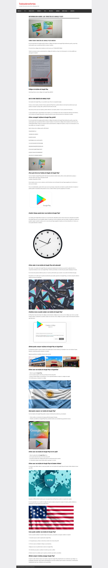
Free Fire (51, 11)
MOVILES (19, 11)
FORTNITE (39, 11)
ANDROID (57, 11)
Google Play (31, 11)
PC (24, 11)
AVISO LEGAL (64, 11)
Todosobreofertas (27, 3)
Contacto (72, 11)
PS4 (45, 11)
